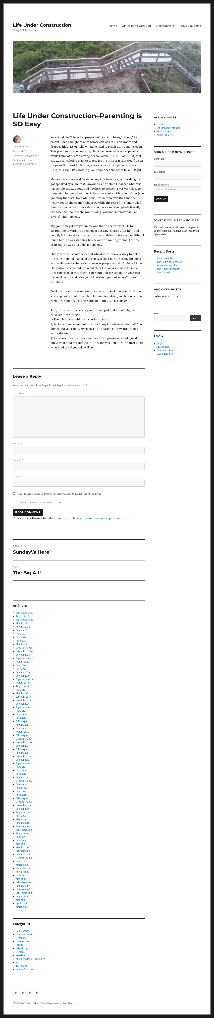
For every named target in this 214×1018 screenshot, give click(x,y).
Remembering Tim (167, 265)
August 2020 (22, 661)
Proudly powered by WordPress (58, 1003)
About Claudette (190, 25)
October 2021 (23, 630)
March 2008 (22, 865)
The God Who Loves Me (169, 262)
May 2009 (21, 844)
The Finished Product (168, 269)
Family (35, 155)
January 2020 (23, 672)
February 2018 (23, 696)
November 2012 (24, 756)
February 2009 (23, 851)
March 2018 (22, 693)
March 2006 (22, 907)
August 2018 (22, 686)
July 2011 (20, 791)
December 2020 (24, 647)
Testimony (21, 966)
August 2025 (22, 616)
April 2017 (21, 717)
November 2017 (24, 700)
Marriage (20, 955)
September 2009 (24, 830)
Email (18, 460)
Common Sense (21, 155)
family (16, 160)
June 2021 (21, 637)
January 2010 (22, 823)
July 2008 (21, 861)
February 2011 (23, 798)
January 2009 (23, 854)
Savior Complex (165, 258)
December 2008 (24, 858)
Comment (20, 393)
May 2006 (21, 900)
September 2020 (24, 658)
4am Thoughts (165, 272)
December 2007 (24, 868)
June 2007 (21, 875)
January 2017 (22, 724)
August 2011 (22, 787)
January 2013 (22, 752)
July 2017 (20, 710)
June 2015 (21, 728)
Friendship (21, 948)
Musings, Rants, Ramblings (30, 959)
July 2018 (20, 689)
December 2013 (24, 738)
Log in (160, 343)
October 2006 (23, 889)
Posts (19, 962)
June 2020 (21, 668)
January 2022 (23, 626)
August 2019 (22, 682)
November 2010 (24, 805)
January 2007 (23, 886)
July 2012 (20, 766)
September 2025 (24, 612)
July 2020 (21, 665)
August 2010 (22, 812)
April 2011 (21, 794)
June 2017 (21, 714)
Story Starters (165, 25)
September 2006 (24, 893)
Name (18, 444)
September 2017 (24, 707)
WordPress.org (165, 353)
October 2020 (23, 654)
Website (18, 476)
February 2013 (23, 749)
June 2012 (21, 770)
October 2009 (23, 826)
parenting (30, 163)
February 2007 (23, 882)
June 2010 (21, 816)
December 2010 (24, 801)
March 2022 (22, 623)
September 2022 (24, 619)
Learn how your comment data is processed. (94, 518)
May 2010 (21, 819)
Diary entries (22, 941)
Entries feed (163, 346)
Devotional (21, 938)
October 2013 (22, 745)
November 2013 (24, 742)
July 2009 (21, 837)
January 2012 (22, 777)
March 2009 (22, 847)
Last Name (159, 171)
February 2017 (23, 721)
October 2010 (23, 808)
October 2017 (23, 703)
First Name (160, 159)
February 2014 (23, 735)
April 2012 (21, 773)
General (20, 952)
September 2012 (24, 763)
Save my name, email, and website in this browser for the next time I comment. (59, 493)
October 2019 (23, 675)
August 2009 (22, 833)
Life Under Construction (42, 25)
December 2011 (24, 780)
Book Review (22, 931)
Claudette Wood (22, 146)
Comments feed (165, 350)
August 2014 (22, 731)
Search (157, 313)
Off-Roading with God (136, 25)
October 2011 (22, 784)
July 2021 (20, 633)
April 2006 (21, 903)
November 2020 (24, 651)
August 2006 (22, 896)
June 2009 (21, 840)
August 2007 (22, 872)
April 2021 (21, 640)
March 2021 (22, 644)
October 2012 (23, 759)
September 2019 (24, 679)
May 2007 (21, 879)
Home (113, 25)
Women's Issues (24, 969)
